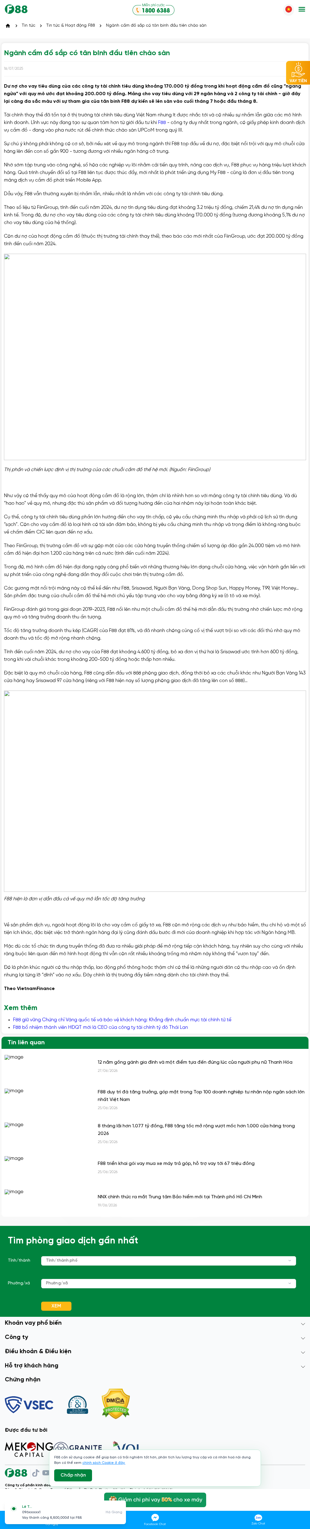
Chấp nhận (73, 1475)
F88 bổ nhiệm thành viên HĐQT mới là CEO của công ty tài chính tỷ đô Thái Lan (100, 1027)
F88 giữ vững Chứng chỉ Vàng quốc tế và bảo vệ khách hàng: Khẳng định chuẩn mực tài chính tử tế (122, 1019)
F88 (162, 122)
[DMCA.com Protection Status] (116, 1404)
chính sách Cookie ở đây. (103, 1463)
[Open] (290, 1260)
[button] (301, 10)
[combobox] (168, 1261)
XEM (56, 1306)
